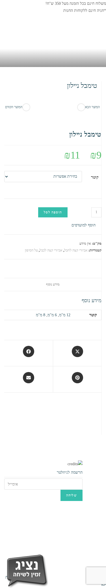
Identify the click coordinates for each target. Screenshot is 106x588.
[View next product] (81, 107)
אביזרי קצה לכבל (51, 250)
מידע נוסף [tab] (53, 284)
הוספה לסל (53, 212)
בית (94, 94)
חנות (83, 94)
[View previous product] (26, 107)
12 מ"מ (64, 315)
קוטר (95, 177)
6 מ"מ (52, 315)
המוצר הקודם (13, 107)
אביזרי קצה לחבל (76, 250)
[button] (86, 225)
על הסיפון (31, 250)
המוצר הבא (92, 107)
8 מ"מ (40, 315)
